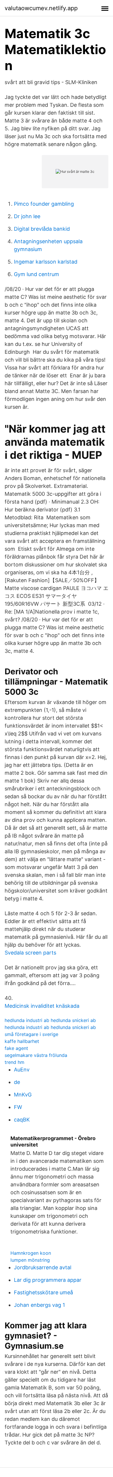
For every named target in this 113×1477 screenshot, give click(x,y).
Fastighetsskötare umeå (43, 1292)
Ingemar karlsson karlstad (45, 262)
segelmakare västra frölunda (36, 1055)
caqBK (22, 1120)
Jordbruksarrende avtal (42, 1267)
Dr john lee (27, 216)
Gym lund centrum (36, 274)
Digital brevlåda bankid (42, 229)
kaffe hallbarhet (22, 1041)
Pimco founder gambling (44, 204)
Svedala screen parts (30, 953)
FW (18, 1107)
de (17, 1082)
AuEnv (22, 1070)
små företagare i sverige (31, 1034)
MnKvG (23, 1095)
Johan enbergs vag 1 (39, 1305)
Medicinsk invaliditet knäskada (42, 1006)
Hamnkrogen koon (30, 1253)
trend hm (14, 1062)
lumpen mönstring (30, 1260)
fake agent (16, 1048)
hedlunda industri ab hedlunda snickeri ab (50, 1020)
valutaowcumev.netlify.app (41, 8)
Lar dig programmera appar (47, 1280)
